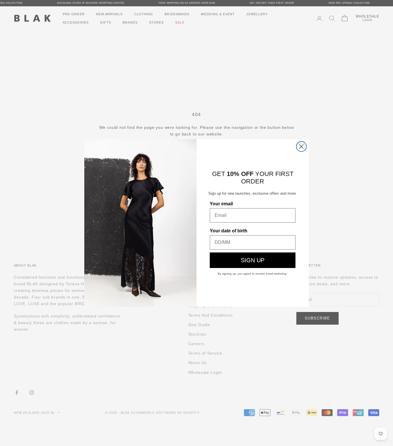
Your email (221, 203)
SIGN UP (252, 260)
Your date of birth (228, 230)
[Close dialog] (301, 146)
